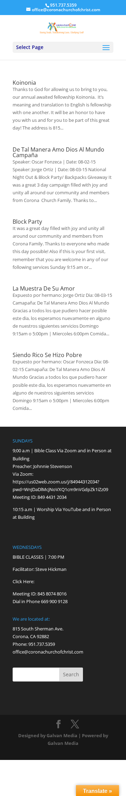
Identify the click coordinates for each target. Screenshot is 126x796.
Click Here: (23, 581)
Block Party (27, 221)
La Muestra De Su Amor (44, 288)
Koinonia (24, 82)
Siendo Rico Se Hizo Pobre (47, 355)
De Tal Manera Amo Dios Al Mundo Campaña (58, 152)
